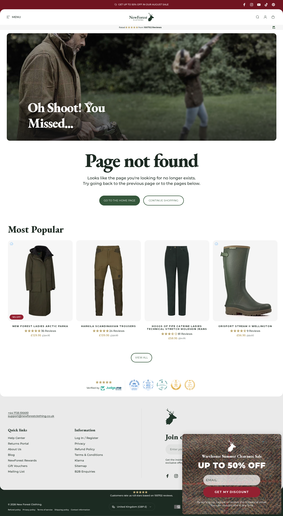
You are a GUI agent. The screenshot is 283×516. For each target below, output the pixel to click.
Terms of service (45, 510)
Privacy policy (29, 510)
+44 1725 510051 (18, 412)
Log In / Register (86, 438)
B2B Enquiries (85, 471)
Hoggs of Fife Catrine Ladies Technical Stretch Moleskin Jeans (177, 327)
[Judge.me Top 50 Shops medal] (176, 385)
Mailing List (16, 471)
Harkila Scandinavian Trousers (108, 326)
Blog (11, 454)
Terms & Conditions (89, 454)
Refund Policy (85, 449)
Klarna (79, 460)
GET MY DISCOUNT (232, 492)
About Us (14, 449)
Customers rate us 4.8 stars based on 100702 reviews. (141, 495)
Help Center (16, 438)
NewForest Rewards (22, 460)
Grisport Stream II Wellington (245, 326)
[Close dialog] (278, 438)
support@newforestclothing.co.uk (31, 416)
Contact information (80, 510)
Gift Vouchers (17, 466)
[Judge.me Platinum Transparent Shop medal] (162, 385)
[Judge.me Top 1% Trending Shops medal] (190, 385)
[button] (33, 330)
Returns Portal (18, 443)
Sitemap (81, 466)
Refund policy (14, 510)
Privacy (80, 443)
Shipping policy (62, 510)
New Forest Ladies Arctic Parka (40, 326)
